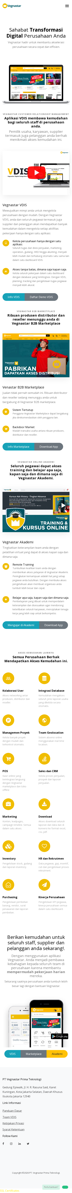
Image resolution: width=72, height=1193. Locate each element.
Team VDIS (9, 1117)
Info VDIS (14, 297)
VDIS (13, 1054)
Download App (49, 447)
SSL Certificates (9, 1190)
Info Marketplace (18, 447)
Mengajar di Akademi (21, 625)
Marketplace (34, 1054)
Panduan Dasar (12, 1111)
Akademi (57, 1054)
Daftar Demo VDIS (41, 297)
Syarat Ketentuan (13, 1129)
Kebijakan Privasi (13, 1123)
